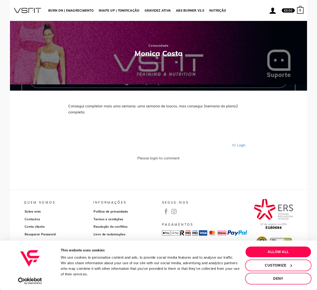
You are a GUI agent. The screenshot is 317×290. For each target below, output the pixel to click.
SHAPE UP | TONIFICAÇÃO (119, 10)
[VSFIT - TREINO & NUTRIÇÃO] (27, 10)
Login (240, 145)
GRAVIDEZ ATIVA (158, 10)
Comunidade (158, 45)
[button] (293, 10)
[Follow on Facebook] (166, 212)
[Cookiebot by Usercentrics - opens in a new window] (30, 280)
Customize (275, 265)
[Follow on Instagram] (174, 212)
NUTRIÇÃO (217, 10)
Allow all (278, 252)
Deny (278, 278)
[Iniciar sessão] (272, 10)
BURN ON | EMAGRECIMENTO (71, 10)
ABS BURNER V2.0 (190, 10)
